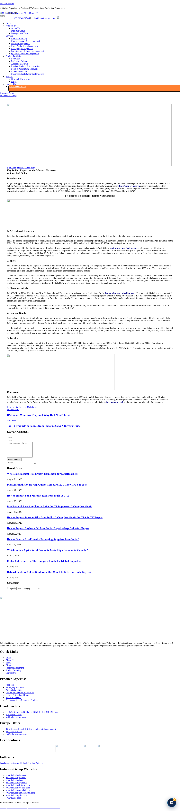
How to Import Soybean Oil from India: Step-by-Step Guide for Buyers (48, 528)
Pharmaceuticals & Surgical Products (27, 74)
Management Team (19, 33)
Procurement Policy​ (17, 86)
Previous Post (13, 409)
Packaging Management (22, 48)
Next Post (11, 420)
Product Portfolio (13, 56)
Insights (9, 76)
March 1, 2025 (23, 167)
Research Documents (20, 79)
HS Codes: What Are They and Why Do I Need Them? (38, 415)
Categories (11, 588)
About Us (15, 28)
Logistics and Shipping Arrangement (27, 51)
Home (8, 23)
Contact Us (11, 84)
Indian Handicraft (19, 71)
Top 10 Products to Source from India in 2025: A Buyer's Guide (43, 425)
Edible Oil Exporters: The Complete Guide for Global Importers (44, 560)
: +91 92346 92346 (21, 18)
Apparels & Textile (19, 64)
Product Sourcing (19, 38)
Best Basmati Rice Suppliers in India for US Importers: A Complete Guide (49, 506)
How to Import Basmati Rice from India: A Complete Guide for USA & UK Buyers (55, 517)
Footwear (15, 58)
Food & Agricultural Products (24, 69)
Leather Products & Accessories (25, 66)
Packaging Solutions (20, 61)
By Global (11, 167)
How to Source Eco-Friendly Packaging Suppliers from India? (43, 539)
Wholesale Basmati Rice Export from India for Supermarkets (42, 473)
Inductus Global (7, 3)
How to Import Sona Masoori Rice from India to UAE (38, 495)
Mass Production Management (24, 46)
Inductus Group (18, 31)
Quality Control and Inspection (25, 53)
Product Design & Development (25, 41)
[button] (90, 16)
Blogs (13, 81)
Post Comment (14, 459)
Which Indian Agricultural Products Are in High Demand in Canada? (47, 550)
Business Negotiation (20, 43)
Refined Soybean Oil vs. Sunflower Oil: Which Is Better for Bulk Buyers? (49, 571)
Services (9, 36)
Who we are (11, 26)
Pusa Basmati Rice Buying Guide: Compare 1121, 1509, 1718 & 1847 (47, 484)
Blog (33, 167)
